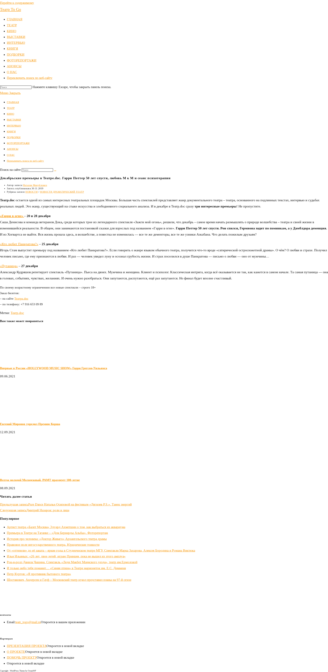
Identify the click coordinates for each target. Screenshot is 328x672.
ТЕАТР (11, 108)
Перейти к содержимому (17, 3)
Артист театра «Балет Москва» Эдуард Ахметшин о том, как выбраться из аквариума (66, 527)
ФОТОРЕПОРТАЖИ (18, 143)
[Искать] (55, 170)
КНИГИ (11, 131)
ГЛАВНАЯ (13, 102)
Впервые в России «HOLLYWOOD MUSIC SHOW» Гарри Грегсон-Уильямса (53, 368)
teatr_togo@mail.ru (28, 622)
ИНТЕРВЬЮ (14, 125)
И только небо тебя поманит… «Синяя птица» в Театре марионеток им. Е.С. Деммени (66, 568)
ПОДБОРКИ (13, 137)
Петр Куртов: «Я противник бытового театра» (39, 574)
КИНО (10, 114)
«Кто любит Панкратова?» (19, 244)
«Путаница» (9, 266)
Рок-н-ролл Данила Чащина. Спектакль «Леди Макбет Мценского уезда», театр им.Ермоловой (72, 562)
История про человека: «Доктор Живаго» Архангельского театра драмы (57, 539)
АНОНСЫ (12, 149)
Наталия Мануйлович (35, 185)
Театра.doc (21, 298)
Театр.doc (17, 313)
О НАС (11, 155)
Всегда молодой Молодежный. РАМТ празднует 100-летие (40, 480)
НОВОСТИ (31, 192)
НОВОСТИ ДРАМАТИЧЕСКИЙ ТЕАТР (62, 192)
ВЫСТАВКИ (14, 119)
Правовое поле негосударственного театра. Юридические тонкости (53, 544)
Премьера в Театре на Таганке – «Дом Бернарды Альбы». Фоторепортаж (57, 533)
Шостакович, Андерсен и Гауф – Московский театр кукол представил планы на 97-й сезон (69, 580)
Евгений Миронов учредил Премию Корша (30, 424)
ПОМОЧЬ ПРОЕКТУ (22, 657)
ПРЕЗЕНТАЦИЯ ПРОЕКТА (26, 646)
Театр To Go (10, 9)
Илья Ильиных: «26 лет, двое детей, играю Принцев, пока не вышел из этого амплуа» (66, 556)
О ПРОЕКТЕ (16, 651)
